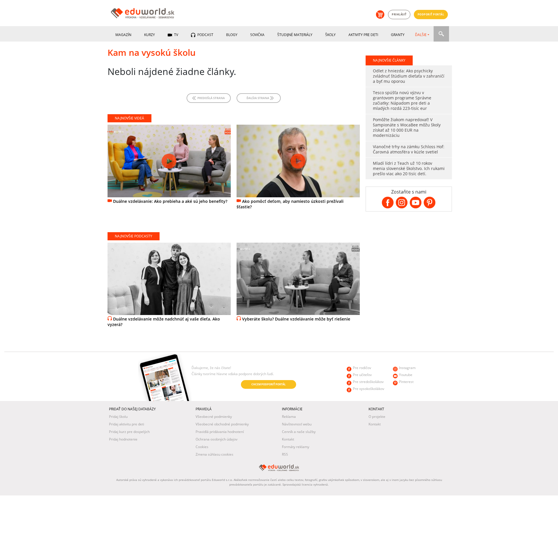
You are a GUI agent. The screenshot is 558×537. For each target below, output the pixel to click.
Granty (398, 34)
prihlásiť (399, 14)
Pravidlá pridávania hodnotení (220, 431)
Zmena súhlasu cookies (214, 454)
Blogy (231, 34)
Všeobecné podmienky (214, 416)
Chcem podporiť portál (268, 384)
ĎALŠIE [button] (421, 34)
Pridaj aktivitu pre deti (126, 424)
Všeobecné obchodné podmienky (222, 424)
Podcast (204, 34)
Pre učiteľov (362, 374)
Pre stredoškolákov (368, 381)
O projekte (377, 416)
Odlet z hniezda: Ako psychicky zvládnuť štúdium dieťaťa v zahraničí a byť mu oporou (408, 76)
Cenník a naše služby (299, 431)
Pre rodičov (362, 367)
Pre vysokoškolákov (368, 388)
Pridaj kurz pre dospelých (129, 431)
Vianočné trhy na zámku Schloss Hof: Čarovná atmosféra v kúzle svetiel (408, 149)
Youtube (405, 374)
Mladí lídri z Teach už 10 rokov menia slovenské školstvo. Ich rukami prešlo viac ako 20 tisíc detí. (409, 168)
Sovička (257, 34)
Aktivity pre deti (363, 34)
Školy (330, 34)
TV (175, 34)
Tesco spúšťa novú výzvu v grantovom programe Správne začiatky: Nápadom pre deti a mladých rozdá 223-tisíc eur (402, 100)
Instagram (407, 367)
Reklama (289, 416)
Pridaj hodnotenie (123, 439)
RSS (285, 454)
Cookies (202, 446)
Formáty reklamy (295, 446)
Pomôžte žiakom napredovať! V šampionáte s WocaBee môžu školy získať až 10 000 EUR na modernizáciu (407, 127)
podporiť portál (431, 14)
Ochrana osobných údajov (216, 439)
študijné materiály (294, 34)
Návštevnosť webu (297, 424)
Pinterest (406, 381)
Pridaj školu (118, 416)
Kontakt (288, 439)
